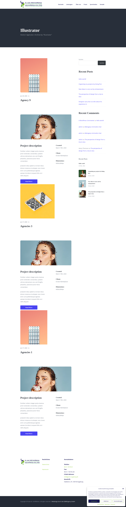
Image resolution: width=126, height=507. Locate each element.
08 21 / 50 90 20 (68, 467)
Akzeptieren (94, 501)
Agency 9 (25, 100)
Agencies (30, 35)
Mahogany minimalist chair (93, 127)
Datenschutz (107, 504)
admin (81, 127)
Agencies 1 (26, 352)
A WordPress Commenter (86, 120)
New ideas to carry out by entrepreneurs (91, 89)
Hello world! (82, 79)
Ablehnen (106, 501)
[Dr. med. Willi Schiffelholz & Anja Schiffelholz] (31, 4)
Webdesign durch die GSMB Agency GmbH (63, 501)
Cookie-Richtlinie (100, 504)
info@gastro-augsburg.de (71, 477)
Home (22, 35)
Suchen (81, 59)
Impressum (112, 504)
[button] (123, 488)
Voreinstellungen (118, 501)
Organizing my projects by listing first (90, 84)
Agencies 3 (26, 226)
